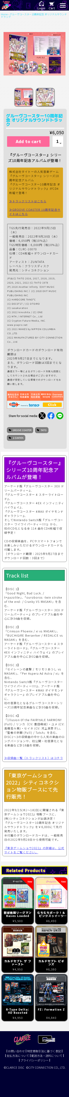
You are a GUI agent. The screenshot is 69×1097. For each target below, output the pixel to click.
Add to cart (28, 141)
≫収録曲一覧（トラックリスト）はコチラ (33, 758)
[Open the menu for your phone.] (62, 5)
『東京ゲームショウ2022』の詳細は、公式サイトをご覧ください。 (34, 850)
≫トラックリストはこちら (27, 201)
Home (4, 14)
